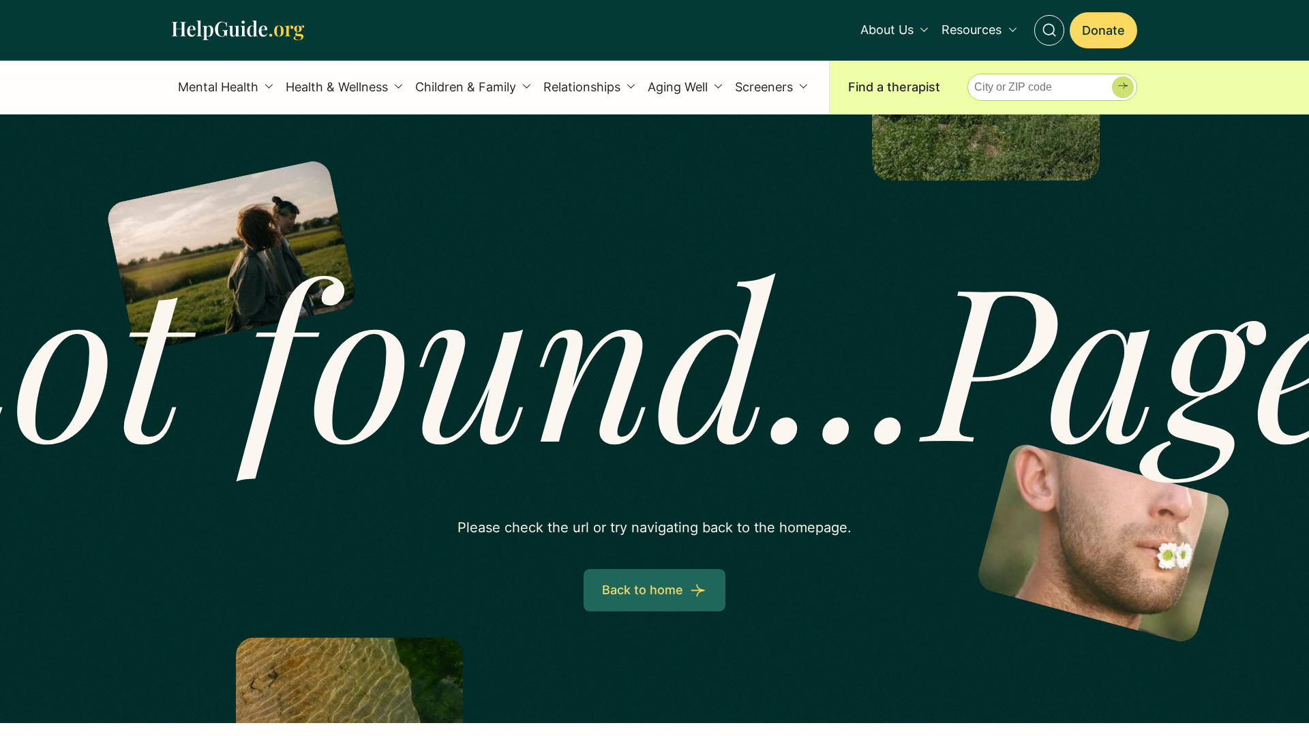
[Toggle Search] (1049, 30)
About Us (887, 29)
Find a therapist (894, 87)
